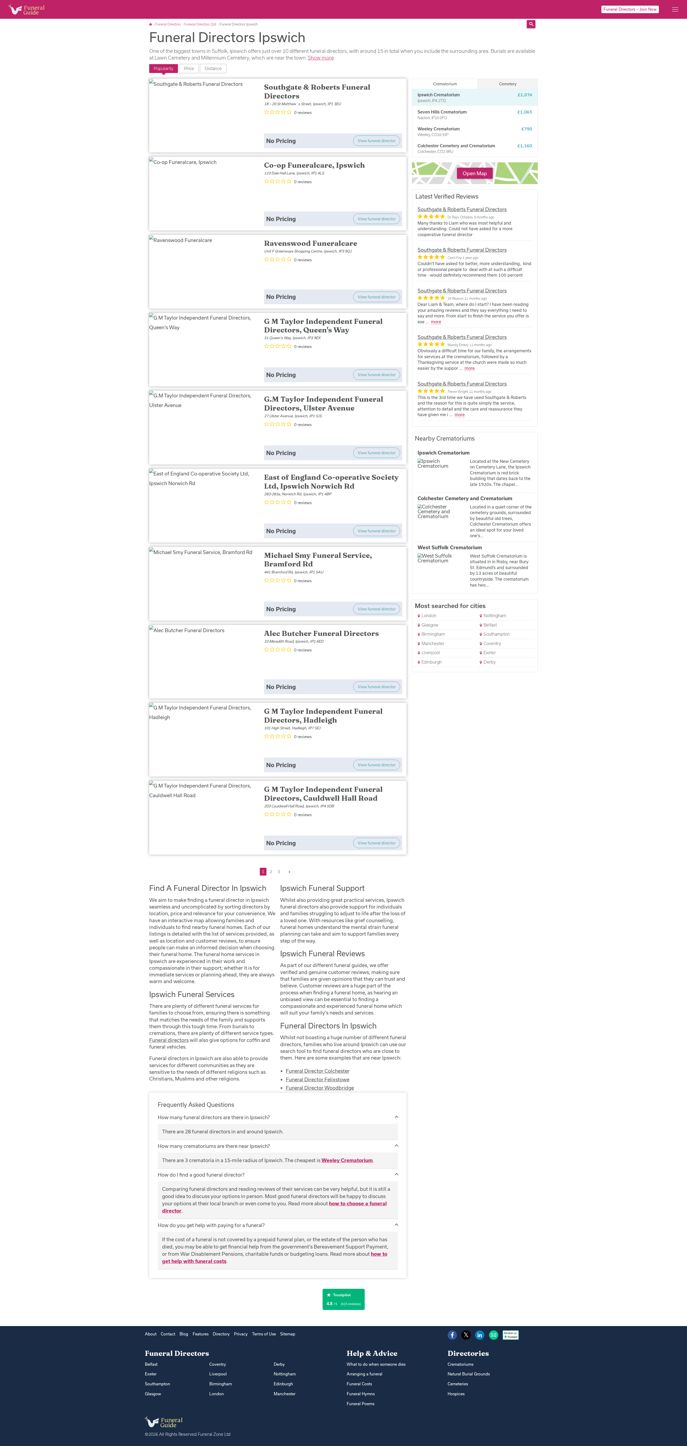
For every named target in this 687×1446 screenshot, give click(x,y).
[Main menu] (675, 9)
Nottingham (494, 615)
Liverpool (430, 652)
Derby (489, 662)
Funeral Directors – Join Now (630, 9)
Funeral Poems (360, 1403)
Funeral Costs (359, 1384)
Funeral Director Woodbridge (320, 1088)
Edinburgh (431, 662)
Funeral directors (169, 1040)
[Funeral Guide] (151, 24)
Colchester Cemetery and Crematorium (465, 498)
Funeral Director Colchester (317, 1071)
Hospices (456, 1394)
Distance (213, 68)
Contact (168, 1334)
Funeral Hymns (361, 1394)
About (150, 1334)
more (436, 321)
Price (189, 68)
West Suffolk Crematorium (450, 547)
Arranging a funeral (364, 1374)
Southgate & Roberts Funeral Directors (462, 209)
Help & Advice (372, 1353)
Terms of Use (264, 1334)
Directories (468, 1353)
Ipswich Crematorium (444, 453)
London (428, 615)
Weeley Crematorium (347, 1160)
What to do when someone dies (376, 1364)
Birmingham (433, 634)
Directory (221, 1334)
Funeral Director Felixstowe (317, 1079)
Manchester (432, 643)
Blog (184, 1334)
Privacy (241, 1334)
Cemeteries (458, 1384)
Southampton (496, 634)
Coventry (492, 643)
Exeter (489, 652)
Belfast (490, 625)
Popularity (163, 68)
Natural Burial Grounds (469, 1374)
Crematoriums (460, 1364)
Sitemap (287, 1334)
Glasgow (429, 625)
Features (201, 1334)
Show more (321, 58)
